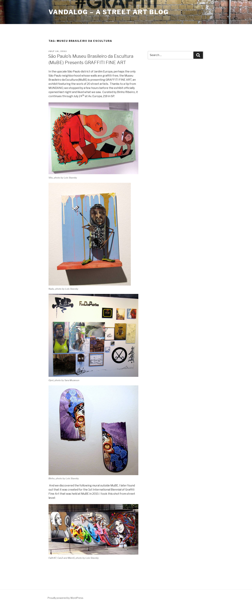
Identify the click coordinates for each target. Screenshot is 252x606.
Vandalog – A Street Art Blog (109, 12)
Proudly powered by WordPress (65, 597)
